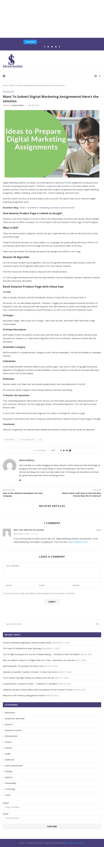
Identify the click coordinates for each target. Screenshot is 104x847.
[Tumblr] (59, 46)
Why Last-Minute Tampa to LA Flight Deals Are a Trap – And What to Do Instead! (38, 660)
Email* (6, 814)
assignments (10, 440)
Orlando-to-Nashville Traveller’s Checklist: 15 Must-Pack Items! (30, 672)
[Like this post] (56, 450)
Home (5, 85)
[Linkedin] (56, 46)
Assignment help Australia (57, 186)
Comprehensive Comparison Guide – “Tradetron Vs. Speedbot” (30, 683)
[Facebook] (44, 46)
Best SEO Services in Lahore (29, 530)
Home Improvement (14, 765)
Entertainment (11, 736)
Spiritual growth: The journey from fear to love (23, 666)
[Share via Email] (70, 450)
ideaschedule (18, 105)
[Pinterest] (52, 46)
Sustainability (10, 783)
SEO (40, 440)
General (8, 748)
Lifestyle (8, 771)
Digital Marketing (27, 440)
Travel (7, 795)
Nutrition (9, 777)
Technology (8, 92)
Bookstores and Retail (14, 718)
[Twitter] (48, 46)
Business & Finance (13, 730)
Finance (8, 742)
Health (8, 753)
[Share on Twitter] (64, 450)
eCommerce (35, 219)
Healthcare (9, 759)
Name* (6, 803)
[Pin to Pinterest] (67, 450)
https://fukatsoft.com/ (78, 542)
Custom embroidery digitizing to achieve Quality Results (27, 642)
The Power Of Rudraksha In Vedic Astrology (22, 648)
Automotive (10, 712)
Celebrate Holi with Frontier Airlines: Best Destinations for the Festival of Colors (38, 689)
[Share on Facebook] (61, 450)
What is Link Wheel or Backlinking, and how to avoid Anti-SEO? (47, 207)
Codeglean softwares (75, 843)
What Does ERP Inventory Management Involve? (24, 695)
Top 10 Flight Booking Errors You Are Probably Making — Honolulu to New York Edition (41, 654)
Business (9, 724)
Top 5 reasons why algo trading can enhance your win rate (28, 678)
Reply (99, 530)
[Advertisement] (52, 19)
